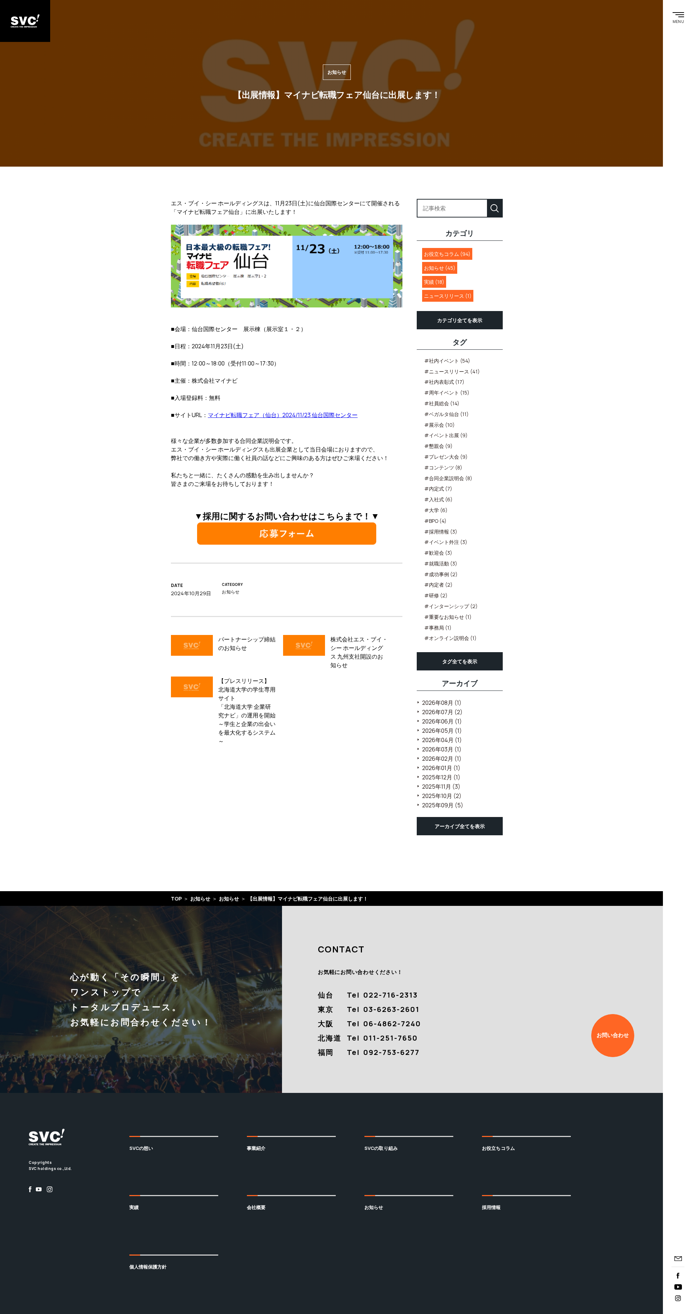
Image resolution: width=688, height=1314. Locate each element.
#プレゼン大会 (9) (446, 456)
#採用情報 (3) (440, 531)
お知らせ (373, 1207)
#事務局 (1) (438, 627)
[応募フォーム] (286, 533)
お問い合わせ (613, 1035)
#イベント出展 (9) (446, 435)
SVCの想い (141, 1148)
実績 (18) (434, 281)
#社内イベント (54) (447, 360)
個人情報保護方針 (148, 1266)
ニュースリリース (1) (448, 295)
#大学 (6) (436, 510)
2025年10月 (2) (442, 796)
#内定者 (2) (438, 584)
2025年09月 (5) (442, 805)
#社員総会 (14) (441, 403)
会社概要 (256, 1207)
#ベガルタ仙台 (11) (446, 414)
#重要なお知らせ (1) (448, 616)
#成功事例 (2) (441, 574)
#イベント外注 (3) (445, 542)
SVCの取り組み (381, 1148)
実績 (134, 1207)
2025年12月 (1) (441, 777)
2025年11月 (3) (441, 786)
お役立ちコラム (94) (447, 253)
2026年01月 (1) (441, 768)
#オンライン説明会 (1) (450, 638)
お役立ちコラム (498, 1148)
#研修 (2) (436, 595)
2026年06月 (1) (442, 721)
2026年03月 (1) (442, 749)
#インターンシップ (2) (451, 606)
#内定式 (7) (438, 488)
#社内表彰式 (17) (444, 381)
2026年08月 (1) (442, 703)
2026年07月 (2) (442, 712)
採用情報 (491, 1207)
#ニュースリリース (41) (452, 371)
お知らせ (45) (439, 267)
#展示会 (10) (439, 424)
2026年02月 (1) (442, 759)
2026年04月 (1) (442, 740)
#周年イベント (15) (446, 392)
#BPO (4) (435, 520)
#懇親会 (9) (438, 446)
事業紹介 (256, 1148)
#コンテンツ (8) (443, 467)
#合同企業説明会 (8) (448, 478)
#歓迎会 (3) (438, 552)
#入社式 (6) (438, 499)
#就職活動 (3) (440, 563)
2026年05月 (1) (442, 731)
